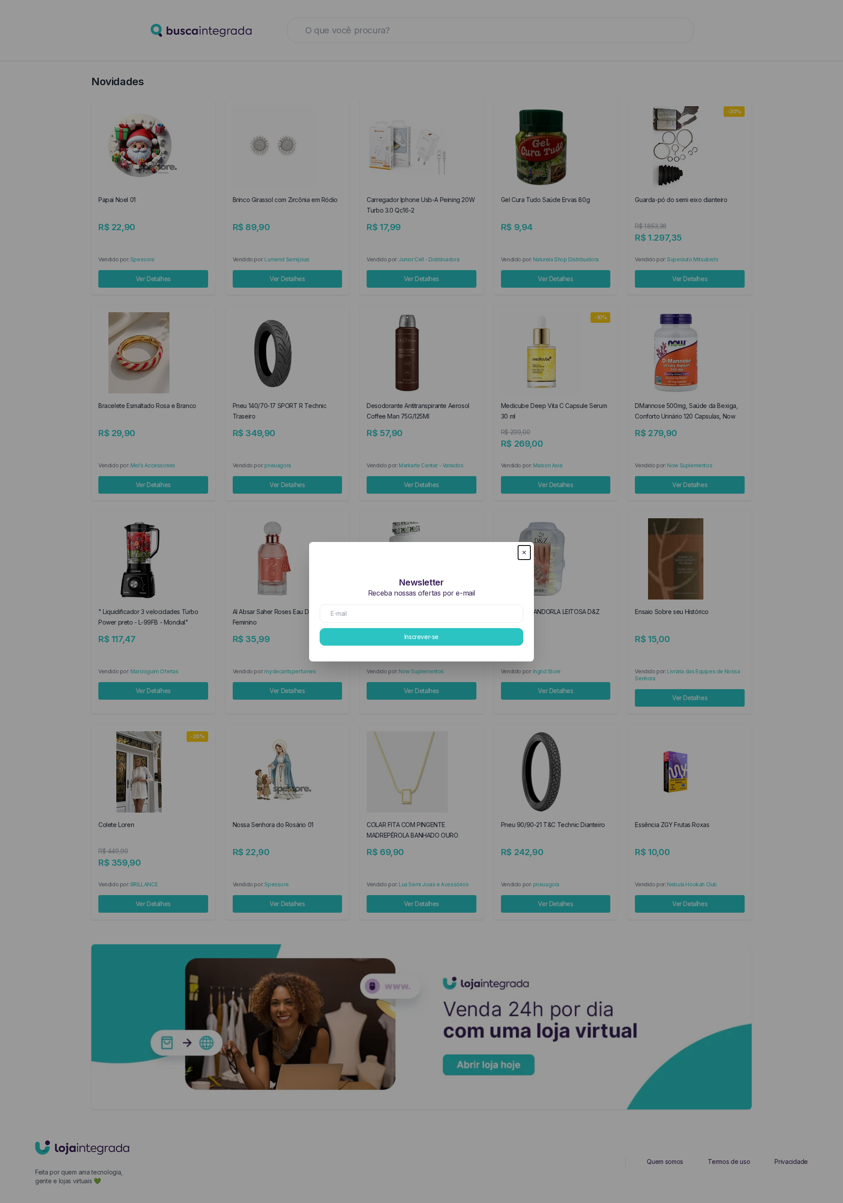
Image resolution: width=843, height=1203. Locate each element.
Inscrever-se (421, 636)
